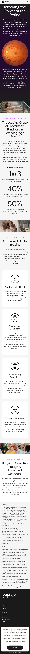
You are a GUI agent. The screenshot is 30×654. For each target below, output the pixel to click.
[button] (27, 2)
